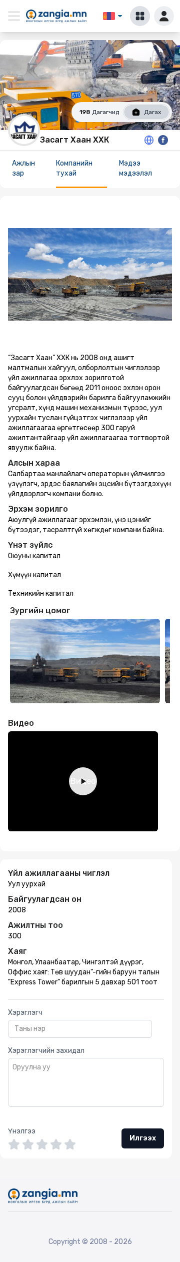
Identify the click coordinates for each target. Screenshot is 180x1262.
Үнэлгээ (22, 1131)
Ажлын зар (23, 168)
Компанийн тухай (74, 168)
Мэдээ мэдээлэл (135, 168)
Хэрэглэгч (25, 1012)
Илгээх (143, 1138)
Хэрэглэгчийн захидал (46, 1050)
